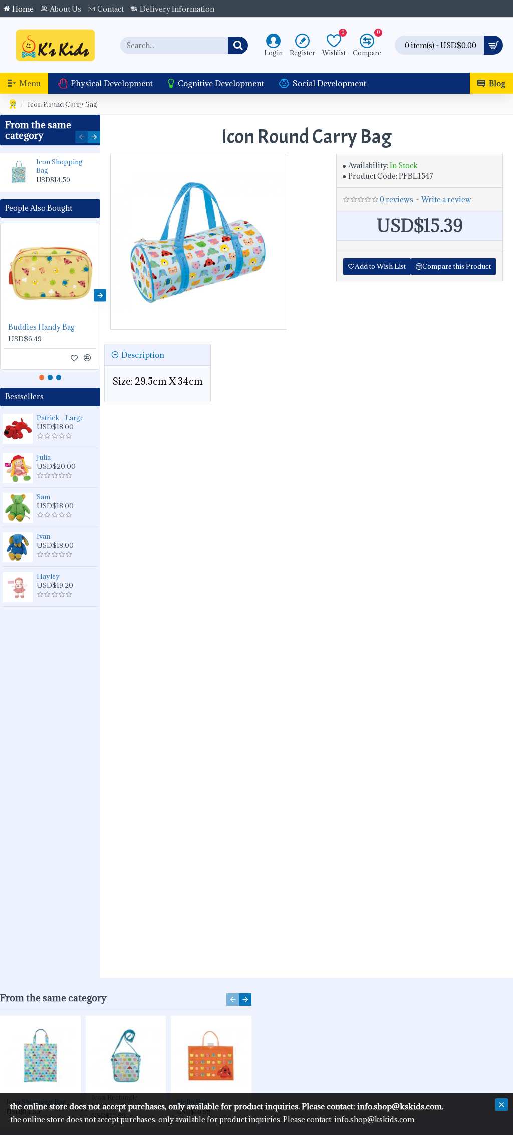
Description (142, 355)
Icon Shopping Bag (59, 166)
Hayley (48, 576)
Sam (43, 496)
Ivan (43, 536)
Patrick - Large (60, 417)
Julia (44, 457)
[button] (81, 137)
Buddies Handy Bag (41, 327)
